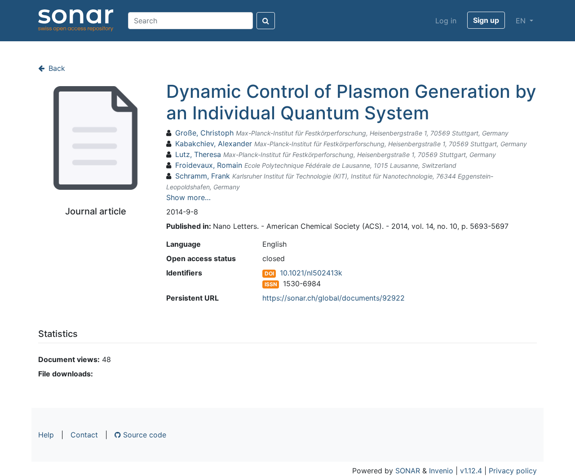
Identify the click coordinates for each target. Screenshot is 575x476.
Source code (143, 434)
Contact (84, 434)
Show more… (188, 197)
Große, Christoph (204, 132)
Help (46, 434)
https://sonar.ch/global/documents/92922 (333, 297)
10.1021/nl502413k (311, 272)
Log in (445, 20)
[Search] (266, 20)
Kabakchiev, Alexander (213, 143)
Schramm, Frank (202, 175)
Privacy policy (513, 470)
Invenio (441, 470)
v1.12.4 (471, 470)
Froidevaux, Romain (208, 165)
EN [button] (522, 20)
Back (55, 68)
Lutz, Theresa (198, 154)
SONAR (407, 470)
